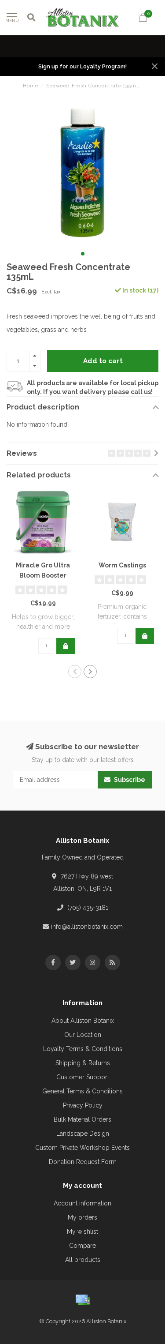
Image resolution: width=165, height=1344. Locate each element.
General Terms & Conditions (82, 1091)
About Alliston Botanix (82, 1020)
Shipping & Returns (82, 1062)
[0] (143, 18)
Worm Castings (122, 565)
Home (30, 86)
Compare (82, 1245)
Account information (82, 1203)
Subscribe (129, 779)
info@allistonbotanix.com (87, 926)
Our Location (82, 1034)
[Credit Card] (83, 1299)
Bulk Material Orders (82, 1119)
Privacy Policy (83, 1105)
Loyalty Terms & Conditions (82, 1048)
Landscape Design (82, 1133)
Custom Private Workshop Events (82, 1147)
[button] (82, 253)
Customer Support (82, 1077)
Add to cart (103, 361)
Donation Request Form (83, 1161)
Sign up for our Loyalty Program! (82, 66)
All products (82, 1259)
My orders (82, 1217)
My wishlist (82, 1231)
